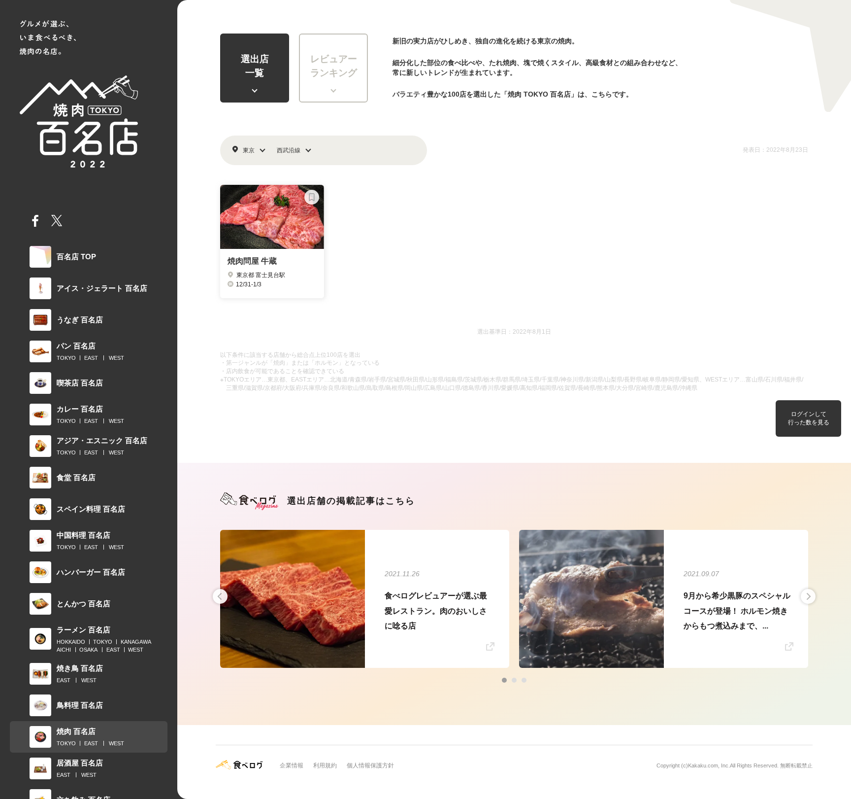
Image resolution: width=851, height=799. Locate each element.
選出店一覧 (255, 66)
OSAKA (88, 650)
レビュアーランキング (333, 66)
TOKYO (66, 358)
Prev (220, 596)
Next (808, 596)
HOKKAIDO (71, 642)
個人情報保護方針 (370, 765)
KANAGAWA (136, 642)
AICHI (64, 650)
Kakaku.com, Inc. (709, 765)
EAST (91, 358)
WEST (116, 358)
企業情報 (291, 765)
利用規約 (325, 765)
